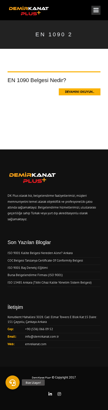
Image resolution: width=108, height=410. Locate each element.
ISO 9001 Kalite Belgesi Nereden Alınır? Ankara (40, 253)
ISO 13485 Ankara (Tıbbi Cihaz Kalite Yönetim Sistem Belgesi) (50, 282)
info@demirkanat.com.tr (42, 336)
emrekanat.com (35, 344)
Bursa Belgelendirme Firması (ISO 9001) (35, 275)
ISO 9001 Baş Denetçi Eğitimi (28, 268)
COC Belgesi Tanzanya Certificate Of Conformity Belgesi (45, 260)
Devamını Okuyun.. (79, 92)
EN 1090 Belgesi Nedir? (37, 80)
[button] (13, 382)
